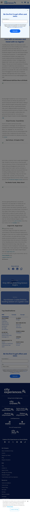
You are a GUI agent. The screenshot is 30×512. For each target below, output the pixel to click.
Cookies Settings (14, 509)
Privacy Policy (10, 506)
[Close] (27, 501)
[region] (15, 505)
